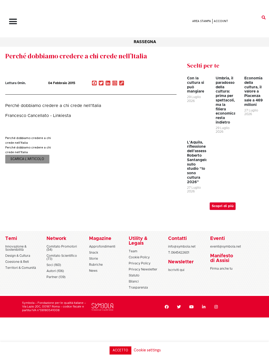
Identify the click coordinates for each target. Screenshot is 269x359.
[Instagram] (114, 83)
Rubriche (96, 264)
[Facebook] (167, 307)
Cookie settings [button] (147, 350)
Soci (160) (53, 264)
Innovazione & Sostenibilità (16, 248)
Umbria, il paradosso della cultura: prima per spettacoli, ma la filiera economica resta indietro (226, 100)
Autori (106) (55, 271)
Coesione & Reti (17, 261)
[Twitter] (179, 307)
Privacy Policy (140, 263)
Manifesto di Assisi (221, 258)
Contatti (177, 238)
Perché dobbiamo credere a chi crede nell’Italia (76, 56)
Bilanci (134, 281)
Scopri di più (223, 206)
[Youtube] (191, 307)
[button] (13, 21)
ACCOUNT (221, 21)
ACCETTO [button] (120, 350)
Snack (93, 252)
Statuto (134, 275)
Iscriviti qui (176, 269)
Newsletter (181, 262)
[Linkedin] (204, 307)
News (93, 270)
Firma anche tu (221, 268)
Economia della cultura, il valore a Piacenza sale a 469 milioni (253, 91)
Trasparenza (138, 287)
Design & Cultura (17, 255)
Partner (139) (55, 277)
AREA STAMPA (201, 21)
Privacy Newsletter (143, 269)
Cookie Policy (139, 257)
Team (133, 251)
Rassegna (145, 42)
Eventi (217, 238)
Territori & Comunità (20, 267)
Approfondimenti (102, 246)
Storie (93, 258)
